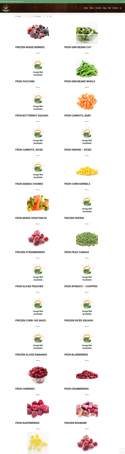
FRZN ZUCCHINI (25, 81)
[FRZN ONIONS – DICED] (87, 135)
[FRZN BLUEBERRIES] (87, 340)
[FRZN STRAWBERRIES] (87, 443)
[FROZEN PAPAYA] (87, 204)
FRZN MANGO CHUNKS (29, 184)
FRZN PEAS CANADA (76, 252)
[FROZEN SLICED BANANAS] (38, 340)
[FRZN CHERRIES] (38, 374)
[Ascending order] (30, 16)
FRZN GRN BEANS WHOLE (79, 81)
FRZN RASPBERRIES (27, 423)
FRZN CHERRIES (25, 389)
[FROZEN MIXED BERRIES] (38, 33)
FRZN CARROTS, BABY (77, 116)
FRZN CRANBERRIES (76, 389)
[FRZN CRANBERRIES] (87, 374)
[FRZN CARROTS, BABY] (87, 101)
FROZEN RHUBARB (75, 423)
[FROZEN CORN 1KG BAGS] (38, 306)
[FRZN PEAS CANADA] (87, 238)
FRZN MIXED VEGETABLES (31, 218)
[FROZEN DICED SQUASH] (87, 306)
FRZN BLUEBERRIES (76, 355)
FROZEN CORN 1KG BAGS (30, 320)
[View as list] (50, 16)
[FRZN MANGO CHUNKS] (38, 170)
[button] (120, 8)
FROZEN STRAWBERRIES (30, 252)
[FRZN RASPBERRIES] (38, 409)
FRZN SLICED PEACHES (29, 286)
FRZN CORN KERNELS (77, 184)
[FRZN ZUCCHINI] (38, 67)
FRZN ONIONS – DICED (77, 150)
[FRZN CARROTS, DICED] (38, 135)
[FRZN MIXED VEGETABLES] (38, 204)
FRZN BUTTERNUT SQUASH (31, 116)
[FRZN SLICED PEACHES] (38, 272)
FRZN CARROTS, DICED (29, 150)
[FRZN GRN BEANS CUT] (87, 33)
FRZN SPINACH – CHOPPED (80, 286)
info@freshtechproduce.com (16, 1)
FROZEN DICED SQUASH (78, 320)
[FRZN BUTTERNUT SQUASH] (38, 101)
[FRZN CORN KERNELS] (87, 170)
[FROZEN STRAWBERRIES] (38, 238)
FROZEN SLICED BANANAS (31, 355)
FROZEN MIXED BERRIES (30, 47)
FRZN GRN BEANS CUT (77, 47)
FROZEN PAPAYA (74, 218)
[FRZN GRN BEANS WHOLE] (87, 67)
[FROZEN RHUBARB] (87, 409)
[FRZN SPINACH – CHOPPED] (87, 272)
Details (38, 53)
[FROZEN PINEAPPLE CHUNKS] (38, 443)
